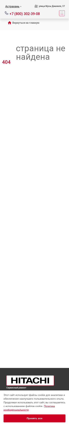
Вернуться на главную (25, 22)
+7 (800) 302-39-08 (25, 13)
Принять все (34, 418)
